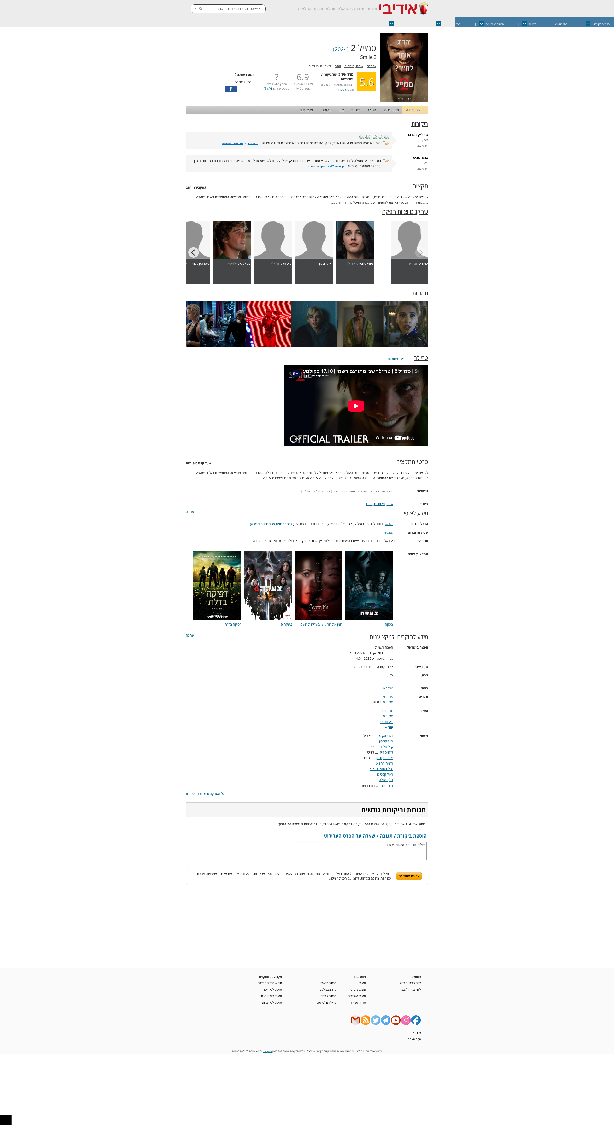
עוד (343, 24)
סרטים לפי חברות (272, 1002)
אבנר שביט (420, 158)
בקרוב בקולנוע (328, 989)
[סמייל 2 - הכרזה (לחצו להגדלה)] (404, 100)
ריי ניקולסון (325, 264)
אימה (359, 66)
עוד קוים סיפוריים (197, 463)
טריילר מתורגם (397, 358)
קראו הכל (253, 143)
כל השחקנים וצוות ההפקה (206, 794)
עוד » (256, 541)
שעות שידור (391, 110)
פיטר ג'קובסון (201, 264)
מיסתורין (348, 66)
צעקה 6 (286, 624)
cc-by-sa (267, 1051)
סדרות (532, 24)
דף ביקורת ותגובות (232, 143)
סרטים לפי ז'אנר (272, 989)
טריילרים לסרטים (326, 1002)
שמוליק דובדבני (417, 135)
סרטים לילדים (328, 996)
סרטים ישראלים (451, 24)
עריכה (190, 511)
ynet (425, 140)
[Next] (193, 252)
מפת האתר (414, 1039)
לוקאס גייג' (243, 264)
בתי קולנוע (561, 24)
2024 (341, 49)
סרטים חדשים (328, 983)
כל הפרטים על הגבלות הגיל (272, 524)
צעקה (389, 624)
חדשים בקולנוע (601, 24)
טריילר (371, 110)
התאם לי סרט (358, 989)
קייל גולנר (285, 264)
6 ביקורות (342, 89)
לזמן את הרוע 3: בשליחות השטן (321, 624)
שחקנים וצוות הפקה (405, 211)
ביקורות (326, 110)
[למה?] (268, 88)
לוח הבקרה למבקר (410, 989)
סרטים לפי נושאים (271, 996)
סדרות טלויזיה (358, 1002)
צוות (341, 110)
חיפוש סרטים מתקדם (270, 983)
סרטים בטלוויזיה (495, 24)
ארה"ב (371, 66)
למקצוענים (307, 110)
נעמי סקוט (366, 264)
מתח (338, 66)
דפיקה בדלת (233, 624)
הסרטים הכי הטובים (407, 24)
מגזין (367, 24)
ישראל (389, 523)
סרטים (362, 983)
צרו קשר (416, 1033)
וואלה (425, 163)
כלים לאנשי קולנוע (410, 983)
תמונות (355, 110)
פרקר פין (423, 264)
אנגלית (388, 532)
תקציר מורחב (195, 188)
